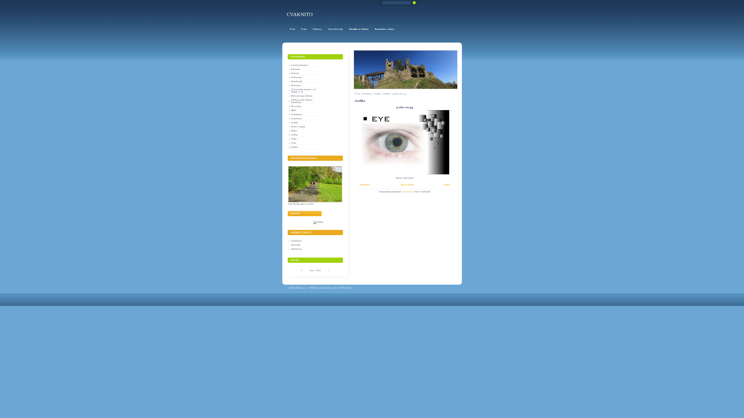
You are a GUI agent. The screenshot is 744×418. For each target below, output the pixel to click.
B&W (293, 110)
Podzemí (295, 73)
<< (301, 270)
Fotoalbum (367, 94)
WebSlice (314, 288)
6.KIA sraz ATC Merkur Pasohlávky (302, 101)
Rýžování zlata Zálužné (301, 96)
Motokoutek (296, 81)
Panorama (295, 69)
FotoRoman (296, 241)
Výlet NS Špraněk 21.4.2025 (301, 204)
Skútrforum (296, 249)
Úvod (357, 94)
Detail (293, 139)
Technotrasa (296, 77)
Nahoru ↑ (349, 288)
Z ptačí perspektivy (299, 65)
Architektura (296, 114)
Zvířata (294, 135)
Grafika (377, 94)
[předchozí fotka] (360, 142)
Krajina (294, 147)
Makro (294, 130)
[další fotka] (449, 142)
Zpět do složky (407, 184)
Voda (293, 143)
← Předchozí (364, 184)
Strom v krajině (298, 126)
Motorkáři (295, 245)
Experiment (296, 118)
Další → (448, 184)
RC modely (296, 106)
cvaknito (300, 14)
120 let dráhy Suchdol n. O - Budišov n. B (304, 90)
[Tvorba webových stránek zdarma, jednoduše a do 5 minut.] (307, 288)
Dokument (296, 85)
